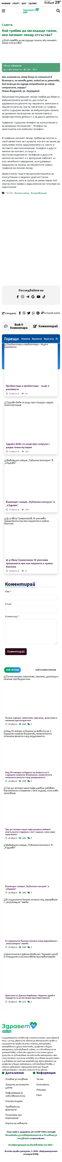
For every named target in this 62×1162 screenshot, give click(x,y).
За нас (40, 1079)
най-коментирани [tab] (45, 670)
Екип (39, 1095)
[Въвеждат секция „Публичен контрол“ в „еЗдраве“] (31, 479)
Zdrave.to (16, 66)
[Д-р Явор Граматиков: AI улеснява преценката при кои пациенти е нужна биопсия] (31, 537)
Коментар (12, 616)
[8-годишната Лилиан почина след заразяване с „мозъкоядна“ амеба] (31, 919)
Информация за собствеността (15, 1094)
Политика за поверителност (23, 1135)
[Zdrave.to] (31, 12)
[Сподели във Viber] (24, 313)
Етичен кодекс (14, 1101)
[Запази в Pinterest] (37, 313)
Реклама (41, 1090)
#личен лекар (21, 193)
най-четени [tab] (12, 670)
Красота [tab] (49, 338)
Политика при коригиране (13, 1116)
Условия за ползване (16, 1079)
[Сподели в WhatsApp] (33, 313)
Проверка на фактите (12, 1108)
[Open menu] (3, 11)
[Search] (58, 11)
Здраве (32, 3)
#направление (39, 193)
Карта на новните (16, 1123)
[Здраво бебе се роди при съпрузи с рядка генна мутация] (31, 421)
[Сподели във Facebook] (20, 313)
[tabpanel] (31, 839)
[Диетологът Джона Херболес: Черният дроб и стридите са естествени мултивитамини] (31, 973)
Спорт (16, 3)
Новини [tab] (25, 338)
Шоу (24, 3)
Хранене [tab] (37, 338)
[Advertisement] (31, 219)
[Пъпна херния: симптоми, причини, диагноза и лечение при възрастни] (31, 696)
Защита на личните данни (17, 1086)
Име (8, 591)
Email (8, 604)
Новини (6, 3)
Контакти (42, 1084)
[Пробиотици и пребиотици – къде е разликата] (31, 363)
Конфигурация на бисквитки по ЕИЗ (30, 1145)
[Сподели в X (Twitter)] (28, 313)
